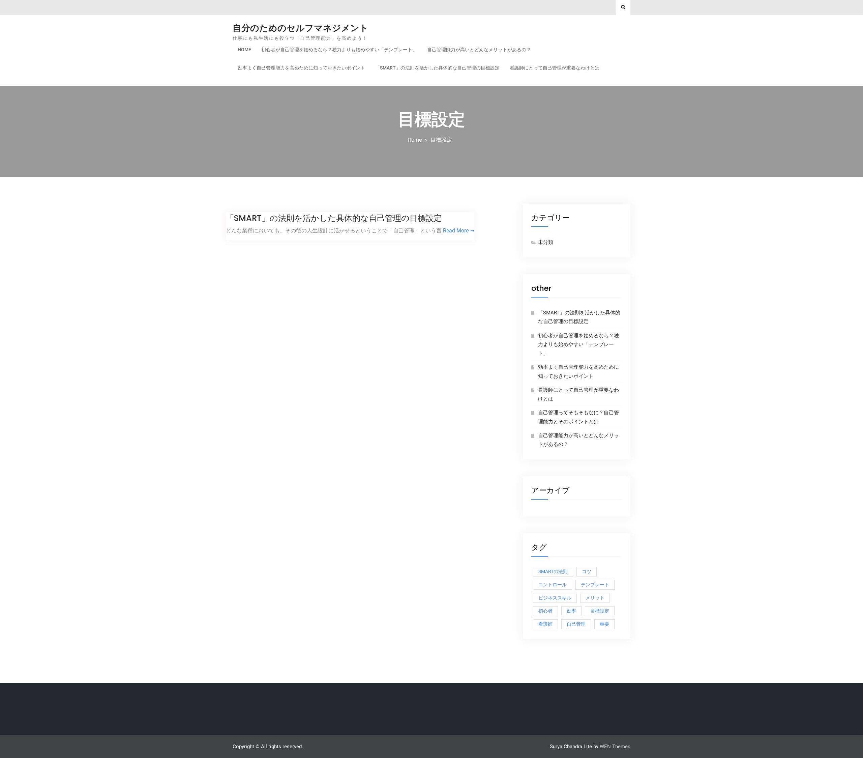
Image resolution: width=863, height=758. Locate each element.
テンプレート (595, 584)
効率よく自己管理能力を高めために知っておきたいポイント (301, 68)
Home (244, 49)
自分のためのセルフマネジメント (300, 28)
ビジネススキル (554, 597)
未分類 (545, 242)
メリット (595, 597)
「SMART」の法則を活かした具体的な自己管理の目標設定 (437, 68)
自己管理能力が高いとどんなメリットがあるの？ (479, 49)
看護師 (545, 624)
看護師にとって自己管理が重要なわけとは (554, 68)
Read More (456, 230)
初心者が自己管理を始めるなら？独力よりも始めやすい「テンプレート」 (339, 49)
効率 (571, 611)
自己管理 (576, 624)
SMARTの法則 (553, 571)
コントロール (552, 584)
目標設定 (599, 611)
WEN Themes (615, 746)
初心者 (545, 611)
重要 (604, 624)
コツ (586, 571)
